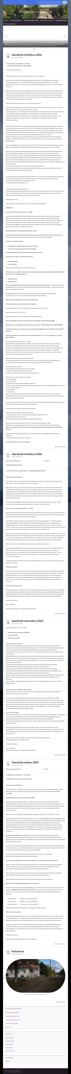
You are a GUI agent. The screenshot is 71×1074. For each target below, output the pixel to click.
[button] (6, 36)
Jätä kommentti (61, 446)
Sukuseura (18, 951)
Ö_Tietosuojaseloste (9, 24)
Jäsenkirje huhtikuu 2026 (27, 54)
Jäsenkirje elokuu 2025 (25, 762)
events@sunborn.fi (40, 537)
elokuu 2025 (9, 1047)
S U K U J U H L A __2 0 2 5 (47, 20)
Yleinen (21, 57)
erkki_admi (15, 57)
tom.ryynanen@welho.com (13, 556)
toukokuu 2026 (10, 1037)
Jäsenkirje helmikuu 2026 (31, 20)
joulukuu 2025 (9, 1044)
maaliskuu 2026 (10, 1041)
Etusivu (6, 20)
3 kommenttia (61, 1002)
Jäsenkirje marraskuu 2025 (27, 620)
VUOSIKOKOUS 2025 (61, 20)
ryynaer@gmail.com (34, 554)
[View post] (35, 36)
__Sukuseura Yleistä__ (16, 20)
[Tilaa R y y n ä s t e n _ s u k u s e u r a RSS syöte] (5, 2)
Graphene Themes (16, 1072)
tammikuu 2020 (10, 1051)
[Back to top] (67, 1070)
